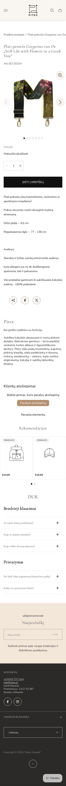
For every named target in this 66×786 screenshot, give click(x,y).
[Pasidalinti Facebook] (25, 300)
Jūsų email (14, 635)
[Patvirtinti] (56, 634)
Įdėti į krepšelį (33, 182)
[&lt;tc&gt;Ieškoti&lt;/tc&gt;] (52, 10)
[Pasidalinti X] (37, 300)
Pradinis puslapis (14, 34)
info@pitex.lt (11, 682)
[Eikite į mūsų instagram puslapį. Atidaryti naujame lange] (18, 702)
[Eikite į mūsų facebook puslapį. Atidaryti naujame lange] (8, 702)
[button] (24, 138)
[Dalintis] (13, 300)
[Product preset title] (16, 453)
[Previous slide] (6, 102)
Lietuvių (13, 732)
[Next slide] (60, 102)
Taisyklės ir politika (16, 717)
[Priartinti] (60, 75)
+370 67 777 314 (14, 679)
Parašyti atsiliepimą (33, 403)
